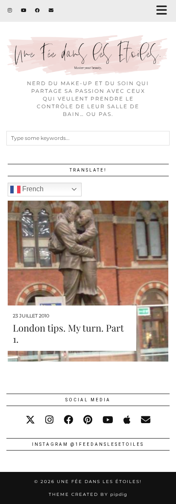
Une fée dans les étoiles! (99, 481)
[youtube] (108, 420)
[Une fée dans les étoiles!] (88, 37)
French (32, 189)
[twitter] (30, 420)
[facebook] (68, 420)
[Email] (51, 10)
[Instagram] (10, 10)
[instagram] (49, 420)
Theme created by (88, 494)
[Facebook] (37, 10)
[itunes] (127, 420)
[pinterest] (87, 420)
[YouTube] (23, 10)
